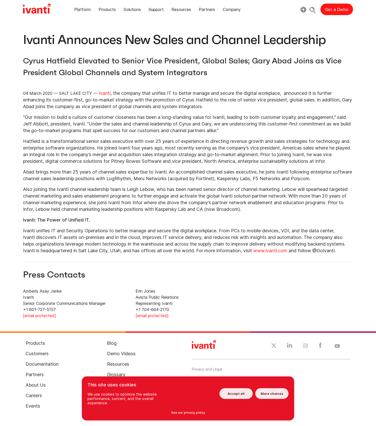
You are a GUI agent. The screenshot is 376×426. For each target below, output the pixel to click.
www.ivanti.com (270, 250)
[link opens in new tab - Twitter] (274, 346)
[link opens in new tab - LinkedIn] (289, 346)
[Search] (312, 9)
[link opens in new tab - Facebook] (320, 346)
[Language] (302, 10)
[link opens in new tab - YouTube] (337, 346)
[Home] (36, 9)
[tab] (82, 10)
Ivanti (104, 93)
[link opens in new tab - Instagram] (305, 346)
